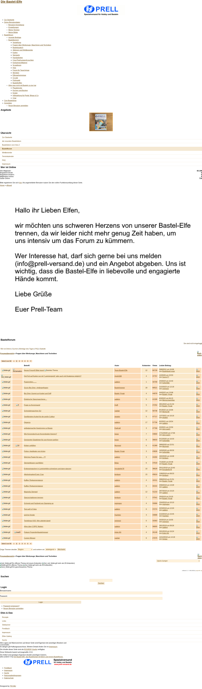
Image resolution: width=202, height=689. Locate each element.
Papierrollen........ (30, 382)
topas (117, 434)
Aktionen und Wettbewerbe (23, 50)
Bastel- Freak (120, 393)
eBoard (9, 185)
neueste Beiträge (14, 37)
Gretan (164, 539)
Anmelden (8, 103)
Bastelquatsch (18, 47)
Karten (15, 53)
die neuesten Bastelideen (11, 141)
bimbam (165, 458)
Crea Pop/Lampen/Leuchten (23, 60)
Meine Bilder (13, 32)
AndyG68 (118, 376)
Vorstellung (17, 42)
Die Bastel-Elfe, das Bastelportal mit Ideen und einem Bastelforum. (38, 657)
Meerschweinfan (168, 400)
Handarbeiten (18, 58)
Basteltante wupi (168, 371)
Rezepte (5, 617)
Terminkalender (8, 156)
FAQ (3, 160)
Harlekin (118, 515)
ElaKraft (118, 428)
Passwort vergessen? (11, 606)
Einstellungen (13, 27)
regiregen (118, 503)
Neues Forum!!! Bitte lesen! (34, 370)
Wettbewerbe (7, 153)
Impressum (6, 164)
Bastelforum (8, 35)
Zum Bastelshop (10, 100)
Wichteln (16, 73)
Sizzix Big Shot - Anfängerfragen (36, 388)
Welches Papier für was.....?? (35, 457)
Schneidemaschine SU (32, 411)
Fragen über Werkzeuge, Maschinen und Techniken (32, 45)
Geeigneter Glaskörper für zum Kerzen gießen (41, 440)
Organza (27, 422)
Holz (14, 68)
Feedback (6, 628)
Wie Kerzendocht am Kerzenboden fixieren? (40, 434)
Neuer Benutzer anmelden (18, 106)
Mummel (118, 445)
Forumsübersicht (7, 353)
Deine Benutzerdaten (12, 22)
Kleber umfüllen (30, 445)
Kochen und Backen (20, 90)
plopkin (117, 417)
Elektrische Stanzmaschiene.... (35, 399)
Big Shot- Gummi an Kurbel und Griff (37, 393)
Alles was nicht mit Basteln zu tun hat (22, 85)
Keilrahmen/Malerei (20, 63)
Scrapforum (17, 65)
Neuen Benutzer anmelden (13, 608)
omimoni (165, 389)
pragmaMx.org (199, 570)
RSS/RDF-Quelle (30, 649)
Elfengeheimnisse (19, 75)
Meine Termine (13, 30)
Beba (117, 463)
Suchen (15, 349)
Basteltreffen (17, 83)
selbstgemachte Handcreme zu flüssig (38, 428)
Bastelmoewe (120, 388)
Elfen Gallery (7, 636)
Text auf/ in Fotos (30, 509)
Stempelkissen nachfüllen (33, 463)
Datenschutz (9, 678)
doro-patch (166, 429)
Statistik (43, 349)
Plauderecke (17, 88)
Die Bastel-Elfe (11, 1)
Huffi (116, 405)
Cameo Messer (29, 538)
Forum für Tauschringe (21, 70)
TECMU (13, 686)
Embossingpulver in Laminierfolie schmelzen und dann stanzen (47, 469)
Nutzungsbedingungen (12, 675)
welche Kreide (29, 515)
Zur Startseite (9, 20)
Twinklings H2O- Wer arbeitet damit (37, 521)
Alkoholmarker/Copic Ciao (34, 474)
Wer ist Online (6, 349)
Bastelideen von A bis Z (11, 145)
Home (2, 185)
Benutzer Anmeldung (16, 25)
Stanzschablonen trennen (33, 497)
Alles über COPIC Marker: (33, 526)
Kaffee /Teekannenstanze (33, 480)
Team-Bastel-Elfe (121, 370)
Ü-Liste (15, 78)
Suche (4, 640)
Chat (14, 98)
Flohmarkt (16, 80)
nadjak (117, 411)
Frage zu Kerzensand (32, 405)
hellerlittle (166, 383)
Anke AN (118, 532)
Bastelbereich (13, 40)
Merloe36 (165, 412)
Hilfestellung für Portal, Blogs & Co (26, 95)
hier (20, 183)
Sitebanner (6, 625)
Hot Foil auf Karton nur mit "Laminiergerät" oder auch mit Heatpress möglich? (52, 376)
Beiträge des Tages (26, 349)
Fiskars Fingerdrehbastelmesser (36, 532)
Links (4, 621)
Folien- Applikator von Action (34, 451)
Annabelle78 (119, 469)
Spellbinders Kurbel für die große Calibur (39, 417)
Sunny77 (165, 377)
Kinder (15, 93)
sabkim (117, 382)
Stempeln (16, 55)
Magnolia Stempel (31, 492)
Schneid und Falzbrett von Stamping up (38, 503)
